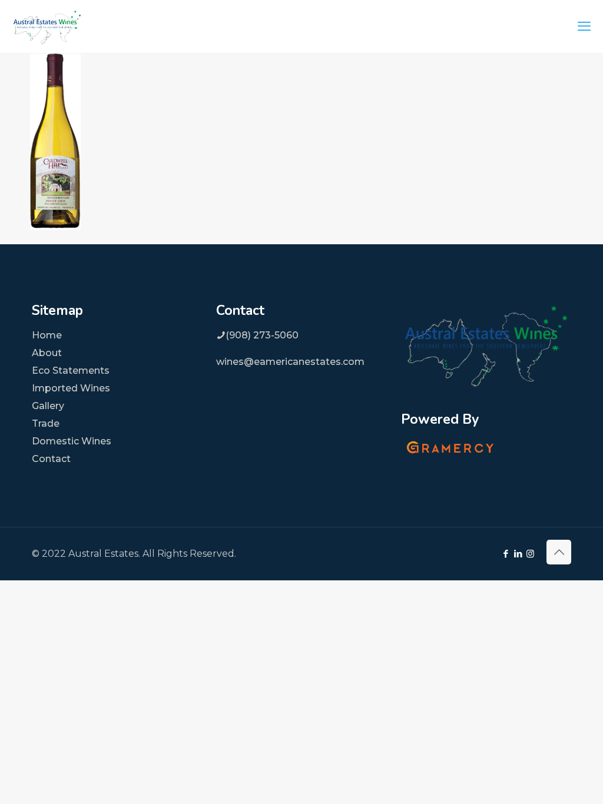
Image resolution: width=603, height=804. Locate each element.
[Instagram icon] (530, 553)
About (47, 352)
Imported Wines (71, 388)
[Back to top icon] (558, 552)
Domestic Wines (71, 441)
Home (47, 335)
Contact (51, 458)
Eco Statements (71, 370)
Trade (45, 423)
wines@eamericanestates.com (290, 361)
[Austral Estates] (47, 26)
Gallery (48, 405)
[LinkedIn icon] (517, 553)
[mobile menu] (584, 26)
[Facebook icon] (505, 553)
